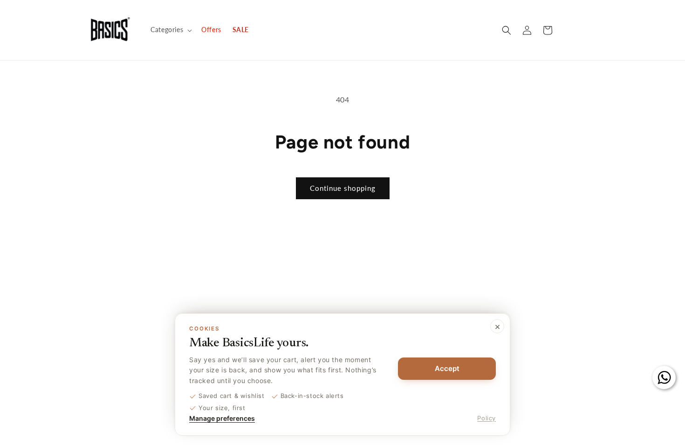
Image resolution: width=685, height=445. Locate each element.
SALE (241, 30)
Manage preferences (222, 418)
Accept (447, 368)
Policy (486, 418)
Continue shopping (343, 188)
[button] (170, 30)
